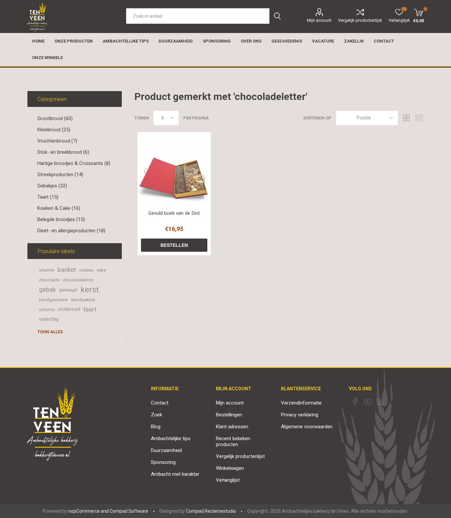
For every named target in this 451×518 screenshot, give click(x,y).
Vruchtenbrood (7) (57, 141)
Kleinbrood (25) (53, 130)
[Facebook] (355, 401)
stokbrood (69, 309)
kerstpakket (83, 299)
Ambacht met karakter (175, 474)
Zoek (156, 415)
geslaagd (68, 289)
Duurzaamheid (166, 450)
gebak (47, 289)
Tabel (406, 118)
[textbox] (197, 16)
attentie (46, 270)
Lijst (419, 118)
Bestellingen (229, 415)
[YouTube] (368, 401)
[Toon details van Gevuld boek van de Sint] (174, 168)
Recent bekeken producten (233, 441)
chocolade (49, 279)
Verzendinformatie (301, 403)
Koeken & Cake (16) (58, 208)
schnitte (47, 309)
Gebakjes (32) (52, 186)
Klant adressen (232, 427)
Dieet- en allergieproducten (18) (71, 231)
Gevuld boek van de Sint (174, 213)
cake (101, 270)
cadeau (86, 270)
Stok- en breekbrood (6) (63, 152)
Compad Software (129, 511)
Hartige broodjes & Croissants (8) (73, 163)
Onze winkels (47, 57)
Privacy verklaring (299, 415)
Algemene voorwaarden (306, 427)
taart (90, 309)
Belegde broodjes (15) (61, 219)
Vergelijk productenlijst (360, 20)
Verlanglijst (228, 480)
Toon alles (50, 331)
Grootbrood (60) (55, 118)
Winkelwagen (230, 468)
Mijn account (319, 20)
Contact (159, 403)
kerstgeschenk (53, 299)
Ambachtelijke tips (171, 438)
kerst (90, 289)
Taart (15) (47, 197)
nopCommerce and (88, 511)
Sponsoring (163, 462)
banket (66, 270)
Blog (155, 427)
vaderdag (49, 319)
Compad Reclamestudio (211, 511)
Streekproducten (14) (60, 175)
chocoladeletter (78, 279)
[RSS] (380, 401)
